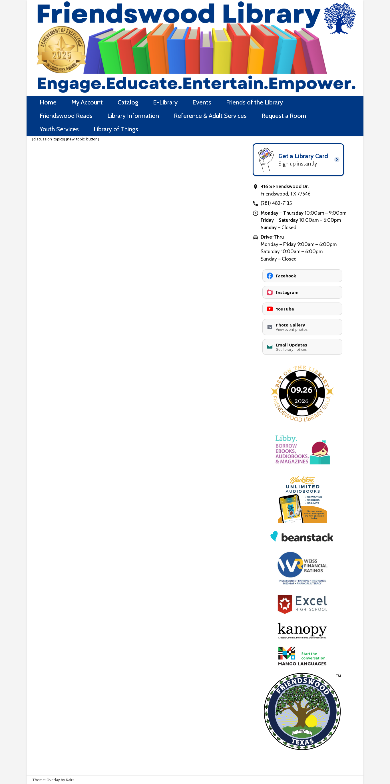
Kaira (70, 779)
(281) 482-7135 (276, 203)
